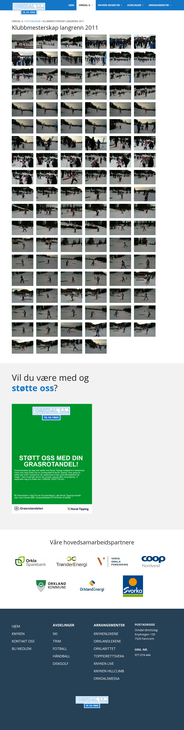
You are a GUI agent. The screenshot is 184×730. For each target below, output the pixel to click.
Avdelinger (134, 5)
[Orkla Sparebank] (30, 562)
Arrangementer (159, 5)
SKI (55, 633)
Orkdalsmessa (106, 678)
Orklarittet (105, 648)
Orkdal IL (85, 5)
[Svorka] (132, 587)
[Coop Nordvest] (153, 563)
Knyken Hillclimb (109, 671)
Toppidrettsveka (109, 656)
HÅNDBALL (61, 656)
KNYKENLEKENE (106, 633)
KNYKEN (18, 633)
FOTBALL (60, 648)
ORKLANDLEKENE (107, 641)
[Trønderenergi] (71, 563)
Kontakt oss (23, 641)
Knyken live (104, 663)
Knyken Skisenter (109, 5)
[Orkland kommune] (51, 587)
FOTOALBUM (33, 21)
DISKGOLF (60, 663)
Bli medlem (21, 648)
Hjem (71, 5)
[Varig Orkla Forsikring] (112, 563)
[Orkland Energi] (92, 587)
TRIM (57, 641)
